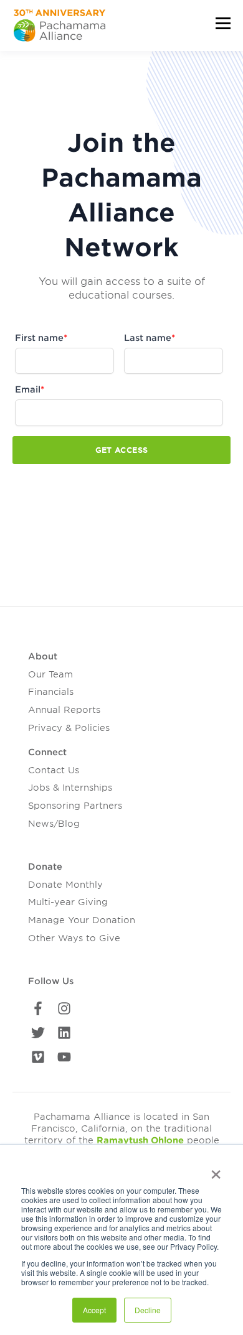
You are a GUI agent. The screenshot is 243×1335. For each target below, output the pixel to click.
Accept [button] (94, 1310)
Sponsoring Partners (75, 806)
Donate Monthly (65, 885)
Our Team (50, 674)
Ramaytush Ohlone (140, 1140)
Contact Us (53, 770)
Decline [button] (148, 1310)
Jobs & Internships (70, 788)
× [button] (216, 1170)
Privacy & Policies (69, 728)
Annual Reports (64, 710)
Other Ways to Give (74, 938)
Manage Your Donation (81, 920)
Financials (51, 692)
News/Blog (54, 824)
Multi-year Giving (68, 902)
